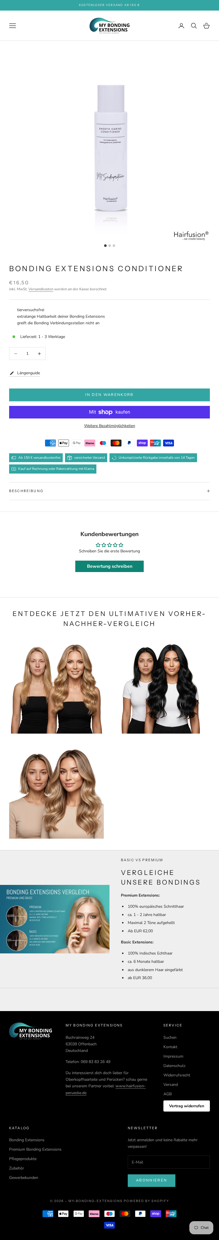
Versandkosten (41, 289)
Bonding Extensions (26, 1140)
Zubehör (16, 1168)
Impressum (173, 1056)
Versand (170, 1084)
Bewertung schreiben (109, 566)
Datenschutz (174, 1065)
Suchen (170, 1037)
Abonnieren (151, 1180)
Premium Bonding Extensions (35, 1149)
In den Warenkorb (109, 394)
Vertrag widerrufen (186, 1106)
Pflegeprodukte (22, 1159)
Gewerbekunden (23, 1177)
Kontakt (170, 1047)
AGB (167, 1094)
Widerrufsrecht (176, 1075)
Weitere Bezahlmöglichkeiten (109, 425)
